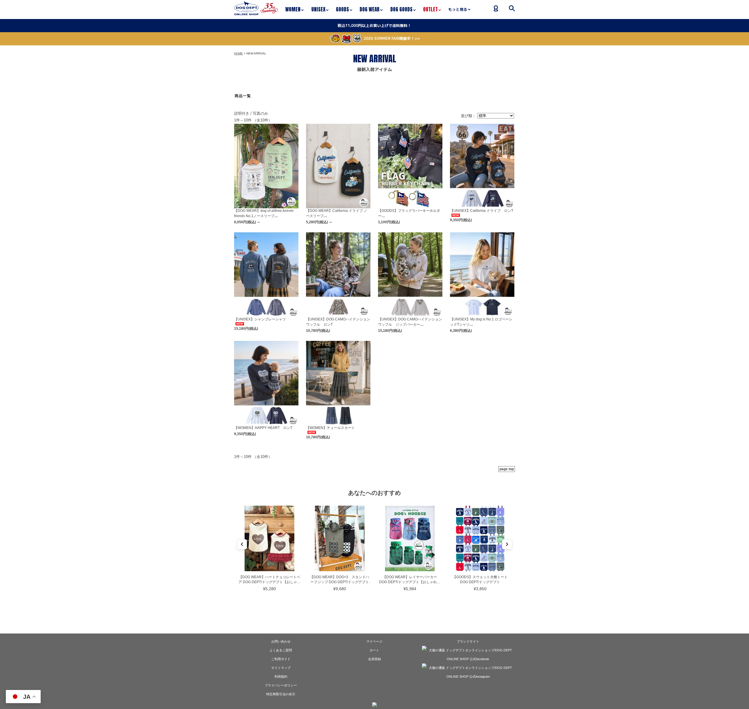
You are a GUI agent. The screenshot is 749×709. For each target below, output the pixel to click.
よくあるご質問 (280, 650)
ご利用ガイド (281, 659)
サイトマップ (281, 667)
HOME (238, 53)
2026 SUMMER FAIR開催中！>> (392, 38)
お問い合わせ (281, 641)
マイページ (374, 641)
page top (506, 469)
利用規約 (280, 676)
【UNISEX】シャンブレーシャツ (260, 319)
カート (374, 650)
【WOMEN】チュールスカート (330, 428)
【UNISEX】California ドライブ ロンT (481, 211)
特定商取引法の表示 (280, 694)
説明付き (241, 113)
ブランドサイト (468, 641)
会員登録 (374, 659)
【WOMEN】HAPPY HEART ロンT (263, 428)
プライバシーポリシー (281, 685)
